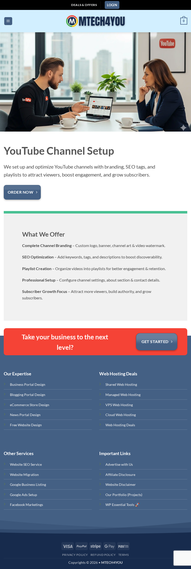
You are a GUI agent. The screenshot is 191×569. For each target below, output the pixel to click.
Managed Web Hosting (123, 394)
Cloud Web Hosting (120, 415)
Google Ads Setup (23, 495)
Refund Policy (103, 555)
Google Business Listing (28, 484)
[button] (112, 5)
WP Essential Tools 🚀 (122, 504)
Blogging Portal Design (27, 394)
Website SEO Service (26, 464)
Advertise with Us (119, 464)
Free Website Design (26, 425)
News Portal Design (25, 415)
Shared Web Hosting (121, 384)
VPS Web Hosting (119, 405)
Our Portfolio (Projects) (123, 495)
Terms (123, 555)
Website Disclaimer (120, 484)
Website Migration (24, 474)
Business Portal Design (27, 384)
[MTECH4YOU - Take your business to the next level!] (95, 21)
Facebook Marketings (26, 504)
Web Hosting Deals (120, 425)
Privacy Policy (75, 555)
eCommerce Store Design (29, 405)
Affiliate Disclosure (120, 474)
